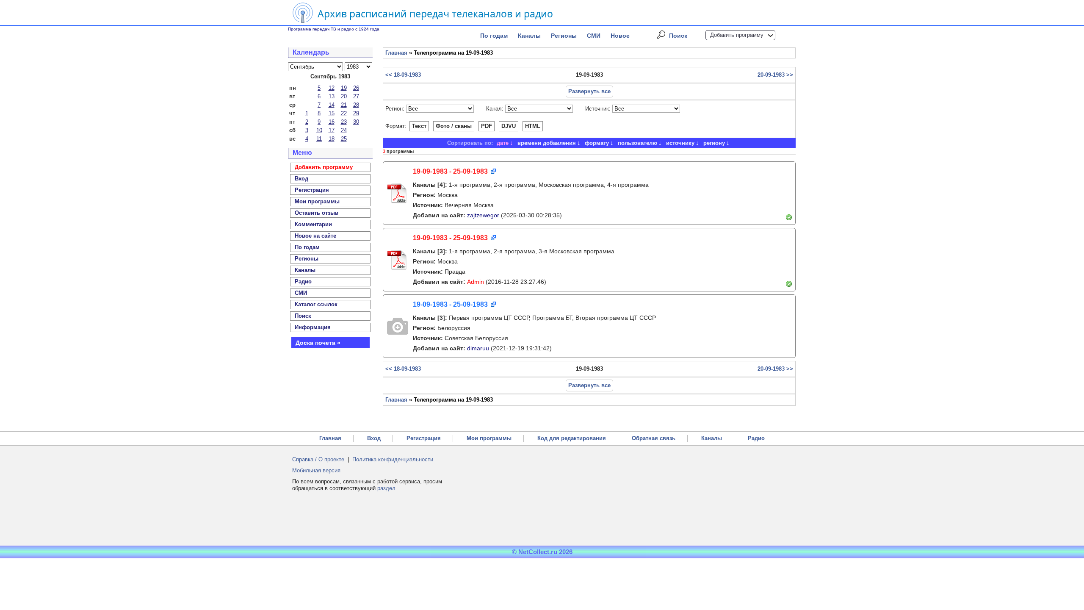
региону (714, 143)
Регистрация (423, 438)
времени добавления (546, 143)
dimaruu (478, 348)
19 (344, 88)
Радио (303, 281)
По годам (494, 35)
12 (332, 88)
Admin (475, 281)
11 (319, 139)
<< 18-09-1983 (403, 75)
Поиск (678, 35)
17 (332, 130)
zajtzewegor (483, 215)
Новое (620, 35)
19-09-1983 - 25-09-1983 (450, 171)
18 (332, 139)
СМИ (593, 35)
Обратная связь (653, 438)
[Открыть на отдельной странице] (492, 172)
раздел (386, 488)
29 (356, 113)
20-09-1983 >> (775, 75)
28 (356, 105)
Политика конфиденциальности (392, 459)
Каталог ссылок (316, 304)
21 (344, 105)
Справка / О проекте (318, 459)
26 (356, 88)
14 (332, 105)
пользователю (637, 143)
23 (344, 122)
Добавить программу (736, 35)
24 (344, 130)
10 (319, 130)
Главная (396, 53)
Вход (374, 438)
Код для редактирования (571, 438)
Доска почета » (318, 342)
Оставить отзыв (316, 213)
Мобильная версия (316, 470)
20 (344, 96)
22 (344, 113)
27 (356, 96)
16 (332, 122)
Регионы (564, 35)
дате (503, 143)
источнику (680, 143)
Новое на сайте (315, 236)
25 (344, 139)
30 (356, 122)
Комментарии (313, 224)
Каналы (529, 35)
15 (332, 113)
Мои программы (317, 201)
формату (597, 143)
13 (332, 96)
